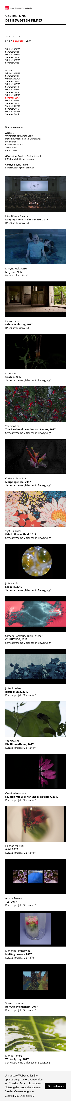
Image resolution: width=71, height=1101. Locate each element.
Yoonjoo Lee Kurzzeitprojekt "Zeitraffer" (20, 744)
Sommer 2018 (12, 92)
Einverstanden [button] (56, 1086)
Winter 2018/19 (12, 89)
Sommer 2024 (12, 51)
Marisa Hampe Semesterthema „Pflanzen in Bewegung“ (28, 1059)
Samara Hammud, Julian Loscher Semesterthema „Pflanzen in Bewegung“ (28, 639)
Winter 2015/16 (12, 105)
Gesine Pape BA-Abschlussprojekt (19, 324)
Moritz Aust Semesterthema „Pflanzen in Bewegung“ (28, 377)
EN (19, 36)
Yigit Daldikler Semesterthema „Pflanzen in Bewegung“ (28, 534)
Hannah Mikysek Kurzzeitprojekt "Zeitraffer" (20, 849)
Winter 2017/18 (12, 95)
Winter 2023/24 (12, 54)
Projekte (18, 41)
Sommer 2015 (12, 108)
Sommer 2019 (12, 86)
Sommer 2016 (12, 103)
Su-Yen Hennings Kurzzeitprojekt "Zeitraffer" (21, 1006)
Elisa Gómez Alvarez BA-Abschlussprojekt (26, 219)
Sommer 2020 (12, 81)
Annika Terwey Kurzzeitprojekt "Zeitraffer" (20, 902)
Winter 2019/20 (12, 84)
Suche (7, 36)
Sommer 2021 (12, 75)
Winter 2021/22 (12, 73)
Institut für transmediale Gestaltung (22, 138)
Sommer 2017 (12, 97)
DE (14, 36)
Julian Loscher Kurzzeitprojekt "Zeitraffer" (20, 692)
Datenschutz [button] (27, 1095)
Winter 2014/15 (12, 111)
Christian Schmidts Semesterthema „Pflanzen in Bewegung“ (28, 482)
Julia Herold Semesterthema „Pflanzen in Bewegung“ (28, 587)
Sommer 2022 (12, 62)
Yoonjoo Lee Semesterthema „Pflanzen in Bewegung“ (30, 429)
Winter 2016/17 (12, 100)
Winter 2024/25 (12, 49)
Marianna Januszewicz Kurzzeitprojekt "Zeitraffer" (20, 954)
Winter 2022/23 (12, 60)
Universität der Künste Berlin (19, 135)
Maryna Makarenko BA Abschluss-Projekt (17, 272)
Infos (28, 41)
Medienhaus (11, 141)
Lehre (8, 41)
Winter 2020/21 (12, 78)
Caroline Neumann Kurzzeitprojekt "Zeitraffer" (31, 797)
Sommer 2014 (12, 114)
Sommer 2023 (12, 57)
